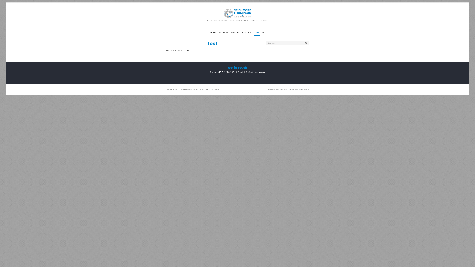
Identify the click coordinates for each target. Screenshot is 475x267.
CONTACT (246, 32)
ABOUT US (223, 32)
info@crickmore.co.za (254, 72)
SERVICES (235, 32)
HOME (213, 32)
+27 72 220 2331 (226, 72)
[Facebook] (237, 78)
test (256, 32)
